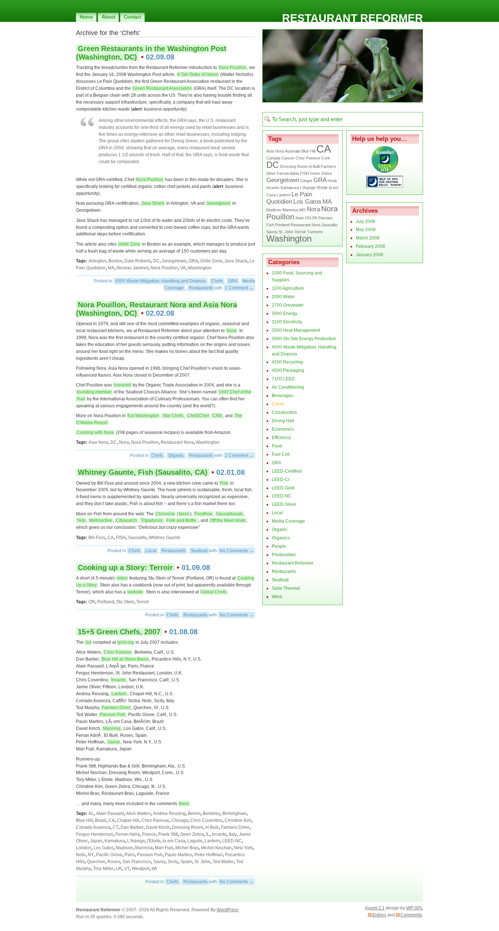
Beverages (282, 395)
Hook (332, 180)
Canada (273, 158)
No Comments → (237, 550)
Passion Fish (112, 714)
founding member (94, 392)
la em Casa (174, 840)
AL (91, 813)
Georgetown (174, 260)
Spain (186, 861)
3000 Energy (284, 313)
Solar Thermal (286, 588)
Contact (132, 17)
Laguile (194, 840)
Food (277, 446)
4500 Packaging (288, 370)
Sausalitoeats (229, 513)
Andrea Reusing (169, 813)
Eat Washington (143, 415)
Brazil (100, 820)
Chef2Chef (198, 415)
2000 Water (283, 296)
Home (86, 17)
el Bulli (212, 827)
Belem (194, 813)
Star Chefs (173, 415)
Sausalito (137, 537)
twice (184, 513)
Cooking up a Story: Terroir (125, 567)
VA (183, 267)
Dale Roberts (138, 260)
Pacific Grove (109, 854)
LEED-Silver (284, 504)
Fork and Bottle (182, 520)
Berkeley (211, 813)
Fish (224, 483)
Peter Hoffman (208, 854)
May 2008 (366, 229)
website (135, 592)
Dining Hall (283, 420)
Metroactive (100, 520)
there (184, 803)
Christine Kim (238, 820)
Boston (115, 260)
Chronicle (165, 513)
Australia (292, 151)
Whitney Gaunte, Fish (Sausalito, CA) (142, 472)
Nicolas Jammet (132, 267)
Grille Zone (129, 244)
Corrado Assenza (93, 827)
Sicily (173, 861)
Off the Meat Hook (227, 520)
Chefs (217, 281)
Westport (140, 868)
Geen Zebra (192, 834)
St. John (202, 861)
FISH (121, 537)
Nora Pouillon (232, 67)
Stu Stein (125, 601)
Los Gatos (104, 847)
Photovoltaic (284, 554)
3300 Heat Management (296, 330)
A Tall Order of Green (197, 74)
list (88, 642)
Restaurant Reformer (352, 18)
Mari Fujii (164, 847)
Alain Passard (110, 813)
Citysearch (126, 520)
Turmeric (315, 232)
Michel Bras (187, 847)
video (122, 578)
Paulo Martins (178, 854)
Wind (277, 596)
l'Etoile (153, 840)
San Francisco (136, 861)
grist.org (126, 642)
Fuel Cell (281, 454)
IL (208, 834)
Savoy (113, 742)
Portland (105, 601)
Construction (284, 412)
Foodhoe (203, 513)
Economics (283, 429)
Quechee (96, 861)
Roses (113, 861)
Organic (176, 455)
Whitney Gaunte (164, 537)
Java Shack (152, 203)
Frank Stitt (168, 834)
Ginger (306, 180)
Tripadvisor (152, 520)
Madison (124, 847)
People (279, 546)
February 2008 (370, 246)
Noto (80, 854)
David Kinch (158, 827)
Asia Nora (98, 442)
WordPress (228, 909)
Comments (411, 914)
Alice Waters (138, 813)
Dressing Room (187, 827)
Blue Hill (84, 820)
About (108, 17)
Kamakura (114, 840)
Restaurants (201, 288)
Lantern (119, 693)
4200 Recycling (287, 362)
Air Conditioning (288, 387)
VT (127, 868)
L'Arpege (136, 840)
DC (156, 260)
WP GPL (414, 908)
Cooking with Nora (95, 432)
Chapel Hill (128, 820)
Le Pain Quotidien (289, 198)
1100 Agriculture (288, 288)
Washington (200, 267)
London (83, 847)
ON (308, 218)
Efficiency (281, 437)
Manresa (112, 728)
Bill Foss (96, 537)
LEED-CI (280, 479)
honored (122, 385)
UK (119, 868)
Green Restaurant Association (162, 88)
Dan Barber (132, 827)
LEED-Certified (287, 471)
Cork (325, 158)
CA (110, 537)
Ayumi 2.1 (375, 908)
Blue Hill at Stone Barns (125, 659)
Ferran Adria (127, 834)
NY (91, 854)
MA (111, 267)
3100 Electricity (287, 321)
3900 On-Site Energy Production (304, 338)
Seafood (199, 550)
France (149, 834)
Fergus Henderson (94, 834)
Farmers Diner (116, 707)
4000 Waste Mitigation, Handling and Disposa (160, 281)
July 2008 (365, 221)
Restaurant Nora (177, 442)
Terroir (142, 601)
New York (243, 847)
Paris (130, 854)
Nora (231, 330)
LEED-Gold (283, 487)
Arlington (97, 260)
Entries (379, 914)
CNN (217, 415)
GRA (193, 260)
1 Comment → (239, 288)
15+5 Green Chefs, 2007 (119, 632)
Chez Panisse (118, 652)
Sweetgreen (218, 203)
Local (150, 550)
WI (154, 868)
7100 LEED (283, 378)
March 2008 (368, 238)
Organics (281, 537)
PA (314, 218)
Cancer (287, 158)
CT (115, 827)
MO (302, 210)
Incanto (118, 679)
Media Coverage (288, 521)
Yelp (81, 520)
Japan (96, 840)
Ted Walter (223, 861)
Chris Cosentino (206, 820)
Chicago (179, 820)
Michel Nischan (216, 847)
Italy (233, 834)
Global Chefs (213, 592)
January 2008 (369, 254)
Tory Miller (103, 868)
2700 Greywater (288, 305)
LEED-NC (232, 840)
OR (91, 601)
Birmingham (234, 813)
